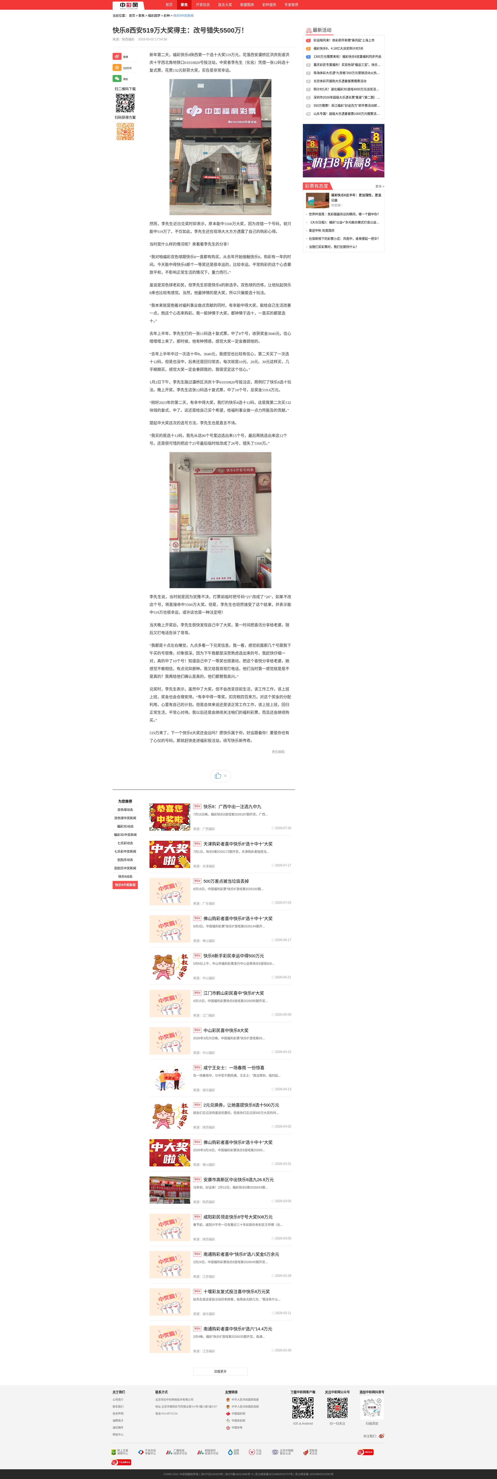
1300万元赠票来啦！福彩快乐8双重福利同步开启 (347, 56)
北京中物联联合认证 (287, 1452)
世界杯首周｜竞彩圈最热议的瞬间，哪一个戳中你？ (344, 214)
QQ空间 (127, 68)
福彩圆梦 (154, 15)
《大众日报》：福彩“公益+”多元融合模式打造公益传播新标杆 (345, 222)
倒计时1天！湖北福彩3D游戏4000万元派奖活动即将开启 (347, 89)
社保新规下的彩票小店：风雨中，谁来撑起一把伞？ (344, 238)
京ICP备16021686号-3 (239, 1474)
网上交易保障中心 (122, 1452)
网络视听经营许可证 (211, 1452)
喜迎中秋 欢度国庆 (322, 230)
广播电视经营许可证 (180, 1452)
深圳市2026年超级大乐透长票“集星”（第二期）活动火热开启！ (347, 97)
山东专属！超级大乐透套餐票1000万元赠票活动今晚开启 (347, 113)
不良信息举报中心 (150, 1452)
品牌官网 (236, 1452)
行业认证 (259, 1452)
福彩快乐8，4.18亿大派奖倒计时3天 (338, 48)
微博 (125, 57)
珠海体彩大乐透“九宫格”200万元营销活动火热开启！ (347, 73)
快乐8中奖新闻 (183, 15)
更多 (379, 186)
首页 (132, 15)
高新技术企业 (313, 1452)
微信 (125, 79)
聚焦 (141, 15)
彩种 (167, 15)
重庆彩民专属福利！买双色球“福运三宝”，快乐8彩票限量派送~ (347, 64)
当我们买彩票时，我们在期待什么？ (334, 247)
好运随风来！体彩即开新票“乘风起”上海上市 (344, 40)
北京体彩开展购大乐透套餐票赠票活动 (340, 81)
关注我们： (371, 1436)
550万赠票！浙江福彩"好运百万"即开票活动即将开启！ (347, 105)
